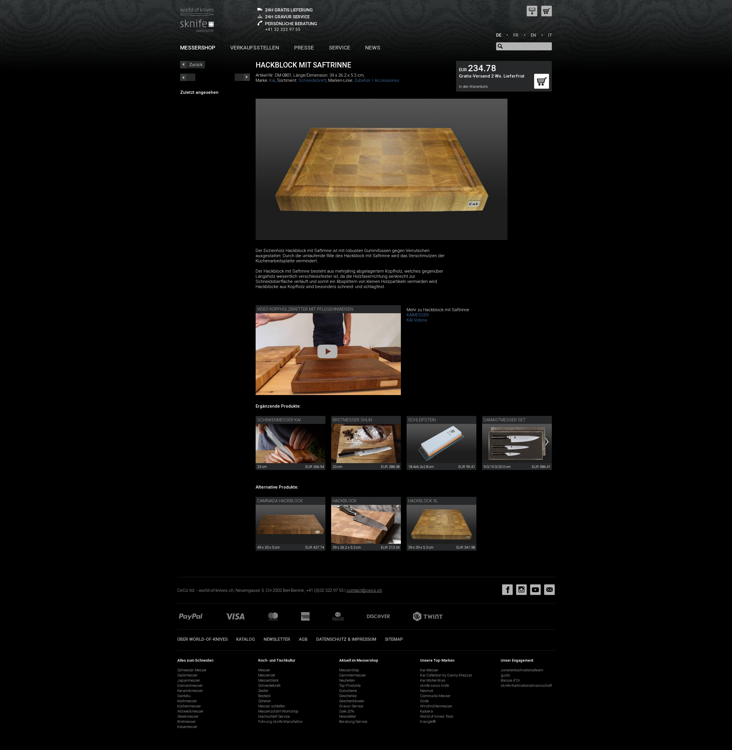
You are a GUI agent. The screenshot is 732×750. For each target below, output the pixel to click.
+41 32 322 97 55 (283, 29)
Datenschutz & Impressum (346, 639)
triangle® (428, 721)
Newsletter (277, 639)
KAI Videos (417, 320)
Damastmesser (190, 685)
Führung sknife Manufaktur (280, 721)
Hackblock (345, 500)
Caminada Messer (435, 696)
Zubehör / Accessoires (376, 80)
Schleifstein (422, 419)
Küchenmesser (189, 706)
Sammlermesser (352, 675)
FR (515, 35)
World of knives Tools (436, 716)
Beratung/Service (353, 721)
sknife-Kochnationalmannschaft (526, 685)
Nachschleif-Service (274, 716)
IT (550, 35)
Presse (304, 47)
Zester (263, 691)
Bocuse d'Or (510, 680)
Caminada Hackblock (280, 500)
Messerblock (268, 680)
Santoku (184, 696)
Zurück (195, 64)
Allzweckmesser (190, 711)
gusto (505, 675)
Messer (264, 670)
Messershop (197, 47)
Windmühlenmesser (436, 706)
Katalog (245, 639)
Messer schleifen (271, 706)
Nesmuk (426, 691)
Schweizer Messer (192, 670)
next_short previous (187, 77)
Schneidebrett (312, 80)
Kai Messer (429, 670)
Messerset (266, 675)
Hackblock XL (423, 500)
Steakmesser (188, 716)
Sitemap (394, 639)
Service (339, 47)
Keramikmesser (190, 691)
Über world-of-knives (202, 639)
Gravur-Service (351, 706)
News (372, 47)
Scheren (264, 701)
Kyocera (426, 711)
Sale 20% (346, 711)
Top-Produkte (350, 685)
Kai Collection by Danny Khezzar (446, 675)
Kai (272, 80)
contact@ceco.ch (364, 590)
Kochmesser (187, 701)
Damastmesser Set (505, 419)
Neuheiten (347, 680)
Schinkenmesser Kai (279, 419)
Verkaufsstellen (254, 47)
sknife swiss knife (434, 685)
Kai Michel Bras (432, 680)
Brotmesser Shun (352, 419)
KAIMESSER (418, 315)
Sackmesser (187, 675)
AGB (303, 639)
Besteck (264, 696)
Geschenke (348, 696)
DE (498, 35)
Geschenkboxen (351, 701)
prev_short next (242, 77)
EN (533, 35)
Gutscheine (348, 691)
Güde (424, 701)
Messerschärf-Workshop (278, 711)
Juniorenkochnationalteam (522, 670)
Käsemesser (187, 727)
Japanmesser (188, 680)
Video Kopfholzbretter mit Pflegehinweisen (305, 309)
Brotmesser (186, 721)
